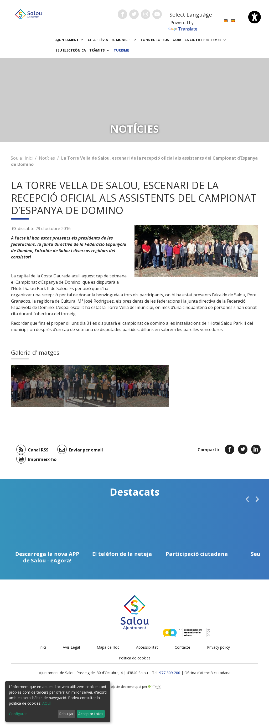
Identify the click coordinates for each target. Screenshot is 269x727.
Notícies (47, 158)
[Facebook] (229, 449)
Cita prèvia (98, 39)
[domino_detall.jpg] (90, 386)
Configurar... (19, 713)
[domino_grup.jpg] (142, 386)
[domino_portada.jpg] (37, 386)
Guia (177, 39)
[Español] (233, 20)
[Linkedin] (256, 449)
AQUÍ (46, 703)
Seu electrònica (70, 50)
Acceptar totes (90, 713)
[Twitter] (242, 449)
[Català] (225, 20)
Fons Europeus (155, 39)
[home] (28, 14)
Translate (187, 29)
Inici (29, 158)
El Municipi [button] (121, 39)
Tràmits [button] (97, 50)
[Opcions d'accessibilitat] (254, 17)
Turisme (121, 50)
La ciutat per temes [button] (203, 39)
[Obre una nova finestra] (122, 14)
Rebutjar (66, 713)
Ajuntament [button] (67, 39)
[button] (247, 499)
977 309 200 (169, 672)
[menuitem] (226, 20)
